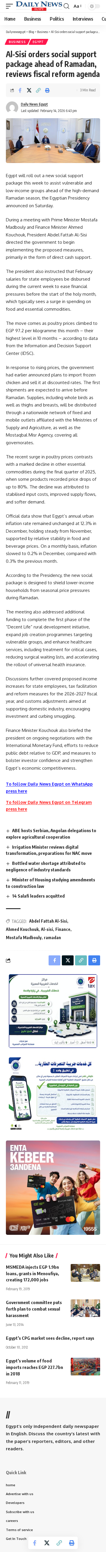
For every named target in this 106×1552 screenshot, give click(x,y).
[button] (11, 6)
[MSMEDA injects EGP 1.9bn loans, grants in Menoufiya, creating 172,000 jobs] (85, 1273)
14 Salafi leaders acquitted (38, 895)
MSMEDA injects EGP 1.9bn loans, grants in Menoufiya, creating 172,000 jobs (32, 1273)
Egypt (38, 42)
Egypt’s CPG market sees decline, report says (50, 1338)
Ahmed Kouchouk (22, 929)
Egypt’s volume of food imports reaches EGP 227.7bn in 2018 (34, 1367)
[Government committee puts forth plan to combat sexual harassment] (85, 1308)
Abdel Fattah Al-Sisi (48, 921)
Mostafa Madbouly (24, 937)
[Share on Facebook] (20, 90)
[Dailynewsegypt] (39, 6)
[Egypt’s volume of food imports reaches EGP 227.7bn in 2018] (85, 1366)
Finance (62, 929)
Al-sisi (47, 929)
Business (17, 42)
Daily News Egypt (34, 104)
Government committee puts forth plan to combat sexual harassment (34, 1309)
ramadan (52, 937)
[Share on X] (29, 90)
